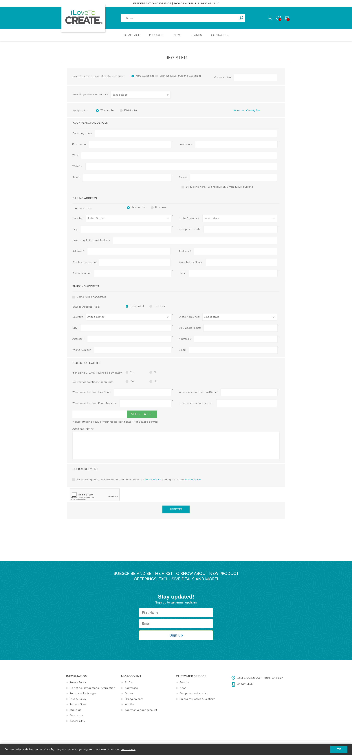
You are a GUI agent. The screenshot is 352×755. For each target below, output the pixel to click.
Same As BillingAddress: (91, 297)
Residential (138, 207)
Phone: (183, 177)
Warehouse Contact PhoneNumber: (94, 403)
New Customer (145, 76)
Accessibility (77, 721)
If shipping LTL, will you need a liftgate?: (96, 373)
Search (184, 682)
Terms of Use (153, 479)
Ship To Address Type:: (86, 307)
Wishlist (129, 704)
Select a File (142, 414)
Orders (129, 693)
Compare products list (194, 693)
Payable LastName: (191, 262)
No (155, 372)
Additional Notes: (83, 429)
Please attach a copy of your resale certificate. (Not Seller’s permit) (115, 422)
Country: (77, 218)
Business (160, 207)
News (183, 688)
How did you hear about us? (90, 94)
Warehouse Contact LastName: (198, 392)
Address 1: (78, 251)
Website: (77, 166)
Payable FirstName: (84, 262)
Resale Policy (192, 479)
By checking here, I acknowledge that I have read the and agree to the (139, 479)
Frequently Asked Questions (197, 699)
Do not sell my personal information (92, 688)
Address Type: (83, 208)
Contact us (77, 715)
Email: (76, 177)
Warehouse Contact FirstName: (91, 392)
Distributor (131, 110)
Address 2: (185, 251)
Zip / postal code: (190, 229)
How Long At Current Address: (91, 240)
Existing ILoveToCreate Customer (180, 76)
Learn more (128, 749)
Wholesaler (107, 110)
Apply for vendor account (141, 710)
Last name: (185, 144)
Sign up (176, 635)
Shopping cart (286, 18)
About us (75, 710)
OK (339, 749)
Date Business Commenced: (196, 403)
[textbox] (179, 18)
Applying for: (80, 110)
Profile (128, 682)
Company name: (82, 133)
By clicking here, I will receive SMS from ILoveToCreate (219, 187)
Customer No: (222, 77)
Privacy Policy (78, 699)
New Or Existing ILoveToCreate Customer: (98, 76)
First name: (79, 144)
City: (75, 229)
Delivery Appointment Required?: (92, 382)
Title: (75, 155)
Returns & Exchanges (83, 693)
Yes (132, 372)
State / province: (189, 218)
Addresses (131, 688)
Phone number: (81, 273)
